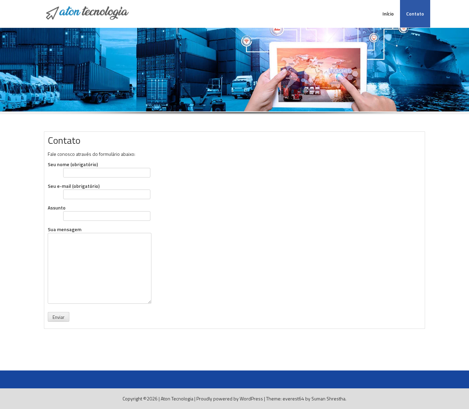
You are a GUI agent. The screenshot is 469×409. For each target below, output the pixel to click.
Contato (415, 13)
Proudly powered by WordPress (229, 398)
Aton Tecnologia (177, 398)
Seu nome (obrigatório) (73, 164)
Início (388, 13)
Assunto (57, 207)
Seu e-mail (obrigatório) (74, 186)
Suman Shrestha (328, 398)
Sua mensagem (64, 229)
